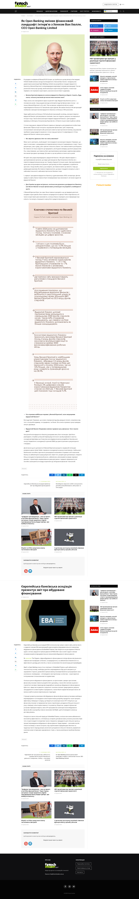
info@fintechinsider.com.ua (57, 874)
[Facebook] (15, 83)
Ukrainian (109, 11)
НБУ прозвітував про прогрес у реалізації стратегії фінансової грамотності (68, 517)
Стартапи (74, 11)
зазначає (29, 658)
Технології (64, 11)
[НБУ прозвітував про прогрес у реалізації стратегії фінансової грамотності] (69, 506)
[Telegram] (15, 100)
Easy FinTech (84, 11)
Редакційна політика (83, 864)
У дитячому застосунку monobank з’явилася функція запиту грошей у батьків (69, 549)
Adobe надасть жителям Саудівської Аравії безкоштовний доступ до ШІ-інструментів (108, 90)
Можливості (96, 11)
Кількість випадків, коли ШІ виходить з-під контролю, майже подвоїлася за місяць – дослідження (108, 79)
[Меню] (16, 11)
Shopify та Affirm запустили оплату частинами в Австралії (33, 549)
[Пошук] (123, 11)
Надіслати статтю (110, 4)
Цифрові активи (51, 11)
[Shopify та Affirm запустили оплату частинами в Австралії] (36, 537)
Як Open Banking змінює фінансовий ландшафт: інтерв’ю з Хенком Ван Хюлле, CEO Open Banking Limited (69, 756)
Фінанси (40, 11)
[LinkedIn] (15, 91)
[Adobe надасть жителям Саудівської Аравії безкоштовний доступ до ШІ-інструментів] (94, 90)
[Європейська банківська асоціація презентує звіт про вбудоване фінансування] (53, 620)
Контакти (80, 872)
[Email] (15, 96)
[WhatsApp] (15, 104)
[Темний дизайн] (121, 11)
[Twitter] (15, 87)
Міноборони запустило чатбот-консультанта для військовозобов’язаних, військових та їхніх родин (69, 485)
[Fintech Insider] (23, 4)
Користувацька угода (83, 868)
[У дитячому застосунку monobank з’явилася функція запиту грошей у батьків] (69, 537)
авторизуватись (50, 563)
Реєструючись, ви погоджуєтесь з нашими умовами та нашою (103, 174)
